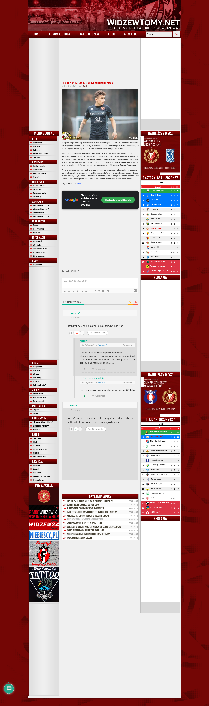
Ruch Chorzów (39, 397)
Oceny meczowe (40, 249)
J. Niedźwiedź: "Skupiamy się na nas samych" (86, 508)
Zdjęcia (36, 410)
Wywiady (37, 245)
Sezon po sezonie (40, 154)
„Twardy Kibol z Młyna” (43, 422)
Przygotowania (39, 173)
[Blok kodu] (95, 291)
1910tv (36, 413)
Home (36, 34)
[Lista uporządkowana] (82, 291)
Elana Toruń (38, 394)
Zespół (36, 469)
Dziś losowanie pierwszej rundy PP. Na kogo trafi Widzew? (92, 512)
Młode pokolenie (40, 449)
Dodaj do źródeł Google (118, 199)
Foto (111, 34)
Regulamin (37, 265)
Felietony (37, 429)
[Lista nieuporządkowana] (86, 291)
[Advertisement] (44, 84)
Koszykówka (38, 229)
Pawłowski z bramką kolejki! (79, 537)
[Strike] (78, 291)
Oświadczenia (39, 252)
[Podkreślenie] (73, 291)
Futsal (35, 225)
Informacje (37, 143)
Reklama (37, 473)
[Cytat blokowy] (90, 291)
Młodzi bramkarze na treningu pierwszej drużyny (88, 534)
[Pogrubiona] (65, 291)
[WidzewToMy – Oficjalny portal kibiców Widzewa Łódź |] (104, 15)
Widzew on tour (39, 457)
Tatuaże (36, 446)
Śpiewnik (37, 438)
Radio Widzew (89, 34)
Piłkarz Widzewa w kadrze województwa (87, 83)
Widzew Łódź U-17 (41, 209)
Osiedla (36, 381)
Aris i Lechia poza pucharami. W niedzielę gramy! (88, 515)
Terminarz (37, 170)
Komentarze (38, 480)
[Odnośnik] (99, 291)
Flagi (35, 442)
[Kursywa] (69, 291)
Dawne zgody (39, 401)
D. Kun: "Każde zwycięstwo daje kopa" (83, 504)
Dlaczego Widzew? (41, 426)
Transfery (37, 177)
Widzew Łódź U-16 (41, 213)
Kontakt (36, 465)
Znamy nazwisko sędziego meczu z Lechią (84, 523)
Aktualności (38, 241)
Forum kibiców (59, 34)
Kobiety (36, 233)
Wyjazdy (36, 374)
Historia (36, 146)
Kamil (85, 86)
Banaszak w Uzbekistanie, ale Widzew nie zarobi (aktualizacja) (94, 526)
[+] (107, 290)
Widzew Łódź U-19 (41, 205)
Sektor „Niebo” (39, 385)
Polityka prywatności (42, 476)
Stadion (36, 157)
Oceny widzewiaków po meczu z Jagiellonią (85, 530)
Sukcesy (37, 150)
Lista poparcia (39, 256)
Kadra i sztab (39, 166)
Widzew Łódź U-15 (41, 216)
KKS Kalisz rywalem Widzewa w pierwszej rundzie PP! (90, 501)
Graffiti (36, 453)
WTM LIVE (130, 34)
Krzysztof (102, 345)
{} (103, 290)
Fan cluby (37, 378)
